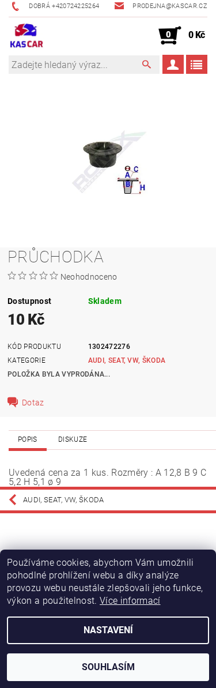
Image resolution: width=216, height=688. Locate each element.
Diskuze (72, 439)
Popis (27, 439)
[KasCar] (26, 36)
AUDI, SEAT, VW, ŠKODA (127, 360)
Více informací (130, 600)
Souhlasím (108, 666)
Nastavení (108, 630)
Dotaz (33, 402)
